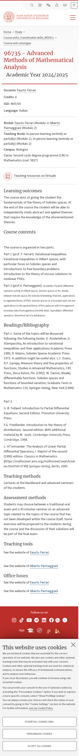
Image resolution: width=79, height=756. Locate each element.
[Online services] (48, 5)
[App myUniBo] (30, 629)
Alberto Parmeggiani (44, 566)
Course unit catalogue (17, 43)
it (74, 5)
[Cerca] (32, 5)
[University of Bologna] (26, 17)
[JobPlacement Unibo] (48, 629)
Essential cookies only (39, 722)
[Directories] (40, 5)
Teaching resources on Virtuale (35, 175)
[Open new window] (14, 620)
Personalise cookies (39, 734)
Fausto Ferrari (26, 90)
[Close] (73, 645)
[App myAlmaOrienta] (39, 629)
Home (7, 32)
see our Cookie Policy (41, 708)
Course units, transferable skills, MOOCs (28, 38)
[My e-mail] (65, 5)
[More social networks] (64, 620)
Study (18, 32)
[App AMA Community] (57, 630)
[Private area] (57, 5)
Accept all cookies (39, 746)
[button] (64, 17)
